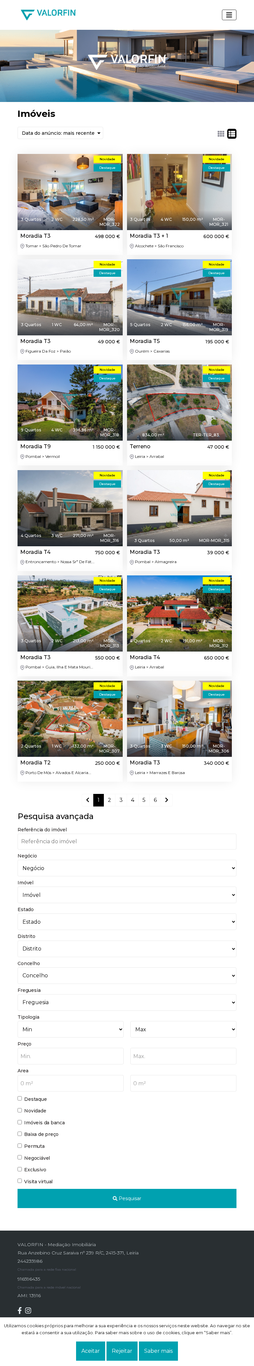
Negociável (37, 1158)
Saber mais (158, 1351)
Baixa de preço (41, 1134)
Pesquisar (129, 1198)
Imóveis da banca (44, 1123)
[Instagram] (29, 1310)
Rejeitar (122, 1351)
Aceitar (90, 1351)
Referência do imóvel (42, 830)
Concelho (29, 963)
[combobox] (71, 1056)
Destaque (35, 1099)
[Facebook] (21, 1310)
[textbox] (70, 1056)
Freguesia (29, 990)
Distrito (26, 936)
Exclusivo (35, 1170)
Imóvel (25, 883)
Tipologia (28, 1017)
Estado (26, 909)
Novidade (35, 1111)
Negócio (27, 856)
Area (23, 1071)
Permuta (34, 1146)
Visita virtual (38, 1182)
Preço (24, 1044)
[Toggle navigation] (229, 15)
